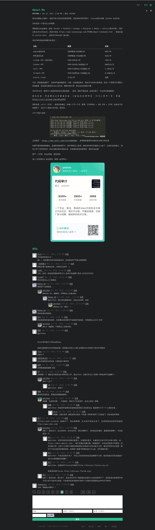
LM (38, 372)
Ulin (39, 254)
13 (83, 492)
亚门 (39, 418)
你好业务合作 (42, 358)
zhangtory (42, 484)
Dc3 (38, 317)
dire (55, 412)
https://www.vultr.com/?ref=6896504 (59, 141)
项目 (105, 526)
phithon (46, 290)
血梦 (39, 365)
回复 (67, 254)
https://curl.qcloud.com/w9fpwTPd (48, 99)
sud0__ (40, 270)
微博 (99, 526)
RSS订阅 (91, 526)
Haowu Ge (41, 284)
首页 (83, 526)
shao (39, 352)
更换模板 (114, 526)
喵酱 (39, 392)
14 (89, 492)
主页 (138, 5)
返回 (146, 5)
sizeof (40, 277)
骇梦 (39, 330)
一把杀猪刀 (41, 264)
